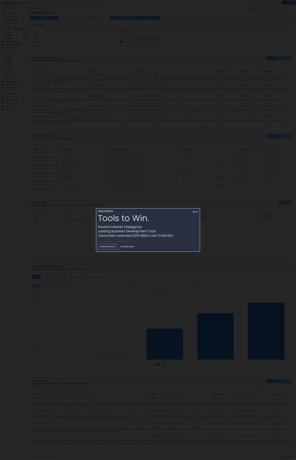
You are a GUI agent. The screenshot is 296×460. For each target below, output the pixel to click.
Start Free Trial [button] (107, 246)
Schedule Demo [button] (127, 246)
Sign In (195, 212)
